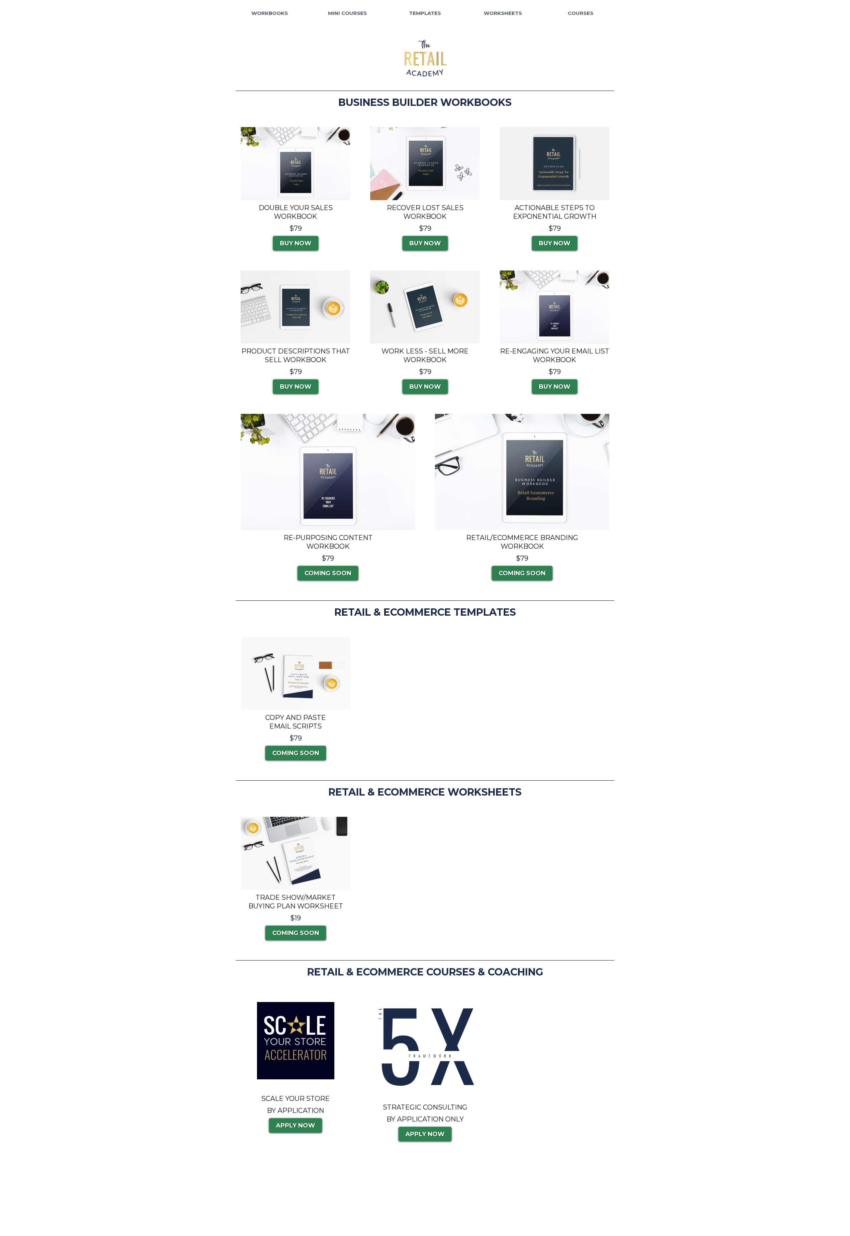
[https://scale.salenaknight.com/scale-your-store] (295, 1040)
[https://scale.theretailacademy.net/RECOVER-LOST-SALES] (425, 163)
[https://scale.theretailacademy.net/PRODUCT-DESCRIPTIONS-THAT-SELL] (295, 307)
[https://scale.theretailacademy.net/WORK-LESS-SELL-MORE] (425, 307)
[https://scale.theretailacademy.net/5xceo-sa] (425, 1048)
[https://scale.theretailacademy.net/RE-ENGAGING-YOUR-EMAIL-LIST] (554, 307)
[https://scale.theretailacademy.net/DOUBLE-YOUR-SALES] (295, 163)
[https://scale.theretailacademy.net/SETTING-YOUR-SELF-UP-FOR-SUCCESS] (554, 163)
